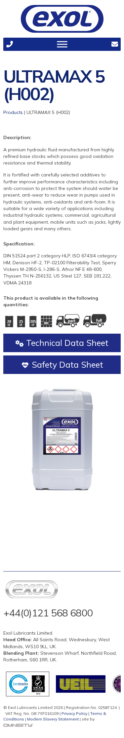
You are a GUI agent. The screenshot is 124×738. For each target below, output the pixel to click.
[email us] (114, 44)
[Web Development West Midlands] (18, 724)
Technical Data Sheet (66, 343)
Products (13, 112)
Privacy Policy (74, 713)
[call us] (9, 44)
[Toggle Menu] (62, 44)
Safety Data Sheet (66, 364)
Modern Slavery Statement (53, 719)
